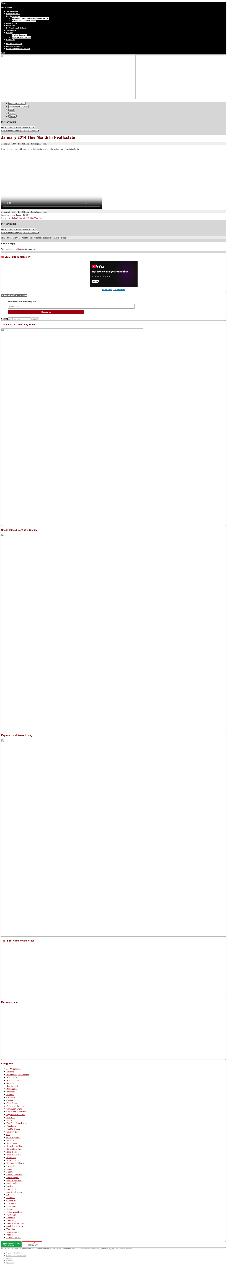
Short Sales (11, 1214)
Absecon (10, 1071)
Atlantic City (11, 1077)
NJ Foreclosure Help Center (16, 28)
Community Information (16, 1111)
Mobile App (10, 25)
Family (9, 1120)
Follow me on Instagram (15, 46)
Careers (12, 112)
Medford (10, 1186)
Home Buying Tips (14, 1146)
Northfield (10, 1197)
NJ (7, 1194)
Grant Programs (13, 1137)
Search (4, 318)
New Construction (13, 16)
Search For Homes (13, 13)
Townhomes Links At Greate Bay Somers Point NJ (30, 18)
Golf (8, 1134)
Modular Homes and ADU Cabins (24, 21)
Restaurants (11, 1206)
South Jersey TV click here (113, 289)
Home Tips (11, 1157)
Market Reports (12, 1177)
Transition (10, 1229)
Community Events (14, 1108)
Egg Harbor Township (15, 1114)
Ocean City (11, 1200)
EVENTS (10, 1117)
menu (3, 53)
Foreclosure (11, 1126)
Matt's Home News (14, 1180)
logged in (16, 249)
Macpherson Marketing (90, 1249)
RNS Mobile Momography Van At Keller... (20, 130)
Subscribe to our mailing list (22, 302)
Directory (9, 32)
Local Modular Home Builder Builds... (18, 127)
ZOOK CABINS (13, 1237)
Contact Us (10, 40)
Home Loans (11, 1151)
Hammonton (11, 1143)
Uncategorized (12, 1231)
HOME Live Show (14, 1148)
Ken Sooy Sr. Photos (15, 1163)
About (11, 109)
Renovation (11, 1203)
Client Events (11, 1103)
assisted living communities (17, 1074)
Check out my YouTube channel (18, 48)
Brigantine (10, 1091)
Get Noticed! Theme (123, 1249)
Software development (15, 1223)
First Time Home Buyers (16, 1123)
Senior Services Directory (21, 37)
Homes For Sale (13, 1160)
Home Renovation (14, 1154)
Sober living (11, 1220)
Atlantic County (13, 1080)
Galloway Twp (12, 1131)
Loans (9, 1169)
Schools (9, 1208)
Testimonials (11, 30)
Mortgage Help (11, 23)
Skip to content (6, 7)
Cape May (10, 1097)
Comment (5, 143)
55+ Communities (13, 1068)
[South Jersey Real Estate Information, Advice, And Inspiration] (68, 98)
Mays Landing (12, 1183)
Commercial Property (15, 1106)
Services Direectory (19, 35)
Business (10, 1094)
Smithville (10, 1217)
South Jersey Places (14, 1226)
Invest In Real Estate (17, 103)
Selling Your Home (36, 218)
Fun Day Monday (13, 1128)
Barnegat (10, 1083)
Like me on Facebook (14, 43)
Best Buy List (12, 1085)
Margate (9, 1171)
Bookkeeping (12, 1088)
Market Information (19, 218)
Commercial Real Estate (19, 106)
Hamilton (10, 1140)
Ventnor (9, 1234)
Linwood (10, 1166)
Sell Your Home (12, 11)
